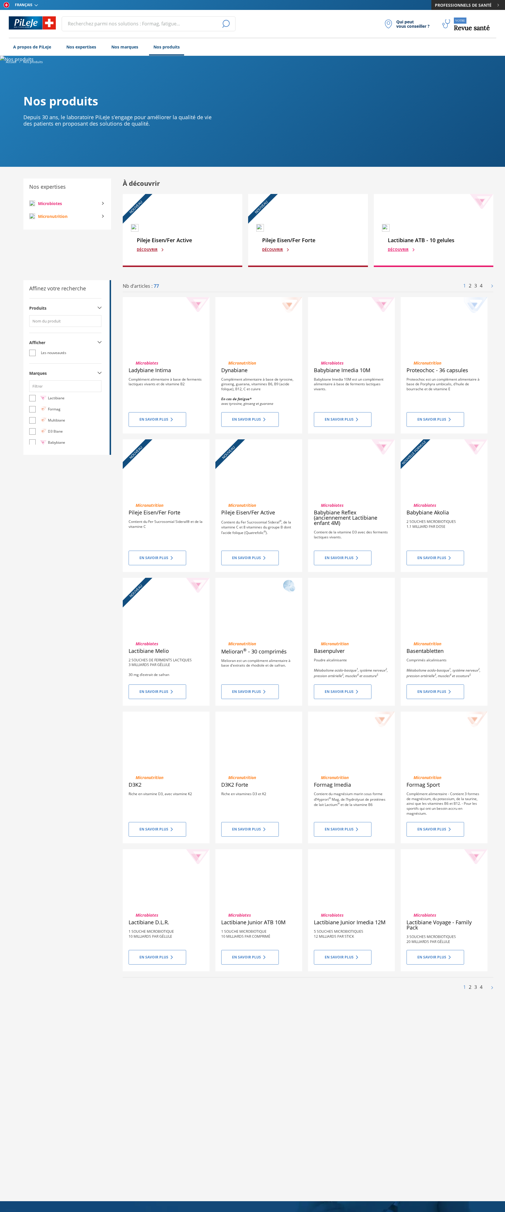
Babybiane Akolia (428, 512)
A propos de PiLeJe (32, 47)
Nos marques (124, 47)
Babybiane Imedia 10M (342, 370)
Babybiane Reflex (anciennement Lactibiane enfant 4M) (345, 517)
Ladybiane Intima (150, 370)
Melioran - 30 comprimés (254, 651)
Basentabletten (425, 650)
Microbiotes (50, 203)
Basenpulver (329, 650)
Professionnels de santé (463, 5)
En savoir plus (153, 419)
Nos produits (166, 47)
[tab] (65, 310)
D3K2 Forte (234, 784)
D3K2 (135, 784)
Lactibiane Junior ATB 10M (253, 922)
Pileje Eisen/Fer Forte (154, 512)
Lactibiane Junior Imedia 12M (349, 922)
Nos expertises (81, 47)
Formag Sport (423, 784)
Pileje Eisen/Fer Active (248, 512)
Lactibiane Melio (149, 650)
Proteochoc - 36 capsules (437, 370)
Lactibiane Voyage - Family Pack (439, 925)
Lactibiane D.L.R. (149, 922)
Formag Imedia (332, 784)
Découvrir (147, 249)
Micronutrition (53, 216)
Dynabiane (234, 370)
